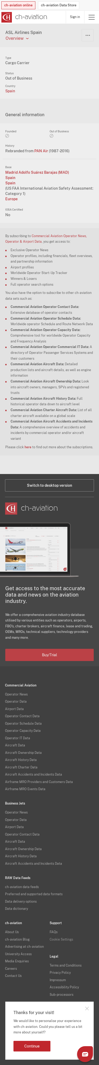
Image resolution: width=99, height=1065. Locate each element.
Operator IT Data (17, 738)
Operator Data (16, 701)
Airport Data (14, 709)
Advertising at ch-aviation (24, 947)
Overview (14, 38)
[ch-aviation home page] (23, 17)
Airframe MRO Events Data (25, 789)
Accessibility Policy (64, 987)
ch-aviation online (18, 5)
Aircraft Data (15, 745)
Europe (11, 199)
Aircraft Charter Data (21, 767)
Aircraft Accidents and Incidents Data (33, 774)
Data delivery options (21, 901)
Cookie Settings (61, 939)
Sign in (75, 17)
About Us (12, 932)
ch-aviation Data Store (58, 5)
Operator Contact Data (22, 716)
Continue (32, 1046)
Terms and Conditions (66, 965)
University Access (18, 954)
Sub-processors (61, 995)
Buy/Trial (49, 655)
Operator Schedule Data (23, 723)
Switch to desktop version (49, 485)
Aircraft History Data (21, 760)
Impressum (58, 980)
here (28, 447)
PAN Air (41, 151)
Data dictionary (16, 909)
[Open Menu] (91, 17)
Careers (11, 969)
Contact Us (13, 976)
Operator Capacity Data (23, 731)
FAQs (54, 932)
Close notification (86, 1008)
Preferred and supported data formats (34, 894)
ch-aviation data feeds (22, 887)
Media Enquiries (17, 961)
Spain (10, 91)
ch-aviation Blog (17, 939)
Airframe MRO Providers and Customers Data (39, 782)
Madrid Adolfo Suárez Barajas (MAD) (37, 172)
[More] (88, 35)
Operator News (16, 694)
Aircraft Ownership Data (23, 753)
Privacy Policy (60, 973)
